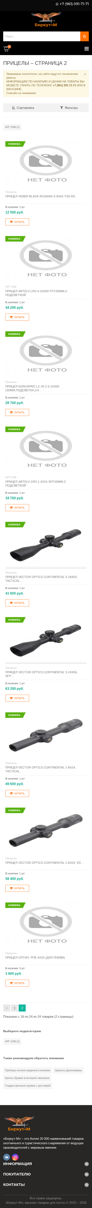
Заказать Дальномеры (68, 1070)
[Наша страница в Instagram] (15, 1157)
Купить (19, 222)
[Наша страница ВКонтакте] (6, 1157)
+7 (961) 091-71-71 (74, 4)
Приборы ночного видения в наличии (27, 1070)
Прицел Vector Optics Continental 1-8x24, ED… (44, 862)
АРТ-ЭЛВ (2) (12, 127)
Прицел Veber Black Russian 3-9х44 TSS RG (40, 196)
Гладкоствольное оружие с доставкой (27, 1085)
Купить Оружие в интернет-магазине (27, 1078)
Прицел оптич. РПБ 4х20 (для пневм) (35, 957)
